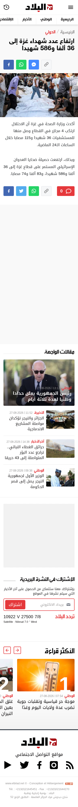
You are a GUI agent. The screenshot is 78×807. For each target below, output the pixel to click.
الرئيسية (67, 19)
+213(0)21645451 (26, 789)
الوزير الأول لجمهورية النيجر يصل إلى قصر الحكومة (26, 481)
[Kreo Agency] (68, 783)
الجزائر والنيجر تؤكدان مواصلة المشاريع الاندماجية (26, 423)
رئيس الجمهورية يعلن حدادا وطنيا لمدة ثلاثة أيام (42, 396)
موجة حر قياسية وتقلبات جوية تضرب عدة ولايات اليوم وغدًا (46, 704)
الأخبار (27, 19)
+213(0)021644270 (57, 789)
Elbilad (39, 8)
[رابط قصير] (46, 65)
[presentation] (17, 650)
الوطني (46, 19)
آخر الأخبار (37, 441)
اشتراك (15, 604)
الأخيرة (39, 412)
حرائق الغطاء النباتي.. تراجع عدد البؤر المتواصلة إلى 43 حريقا (24, 452)
